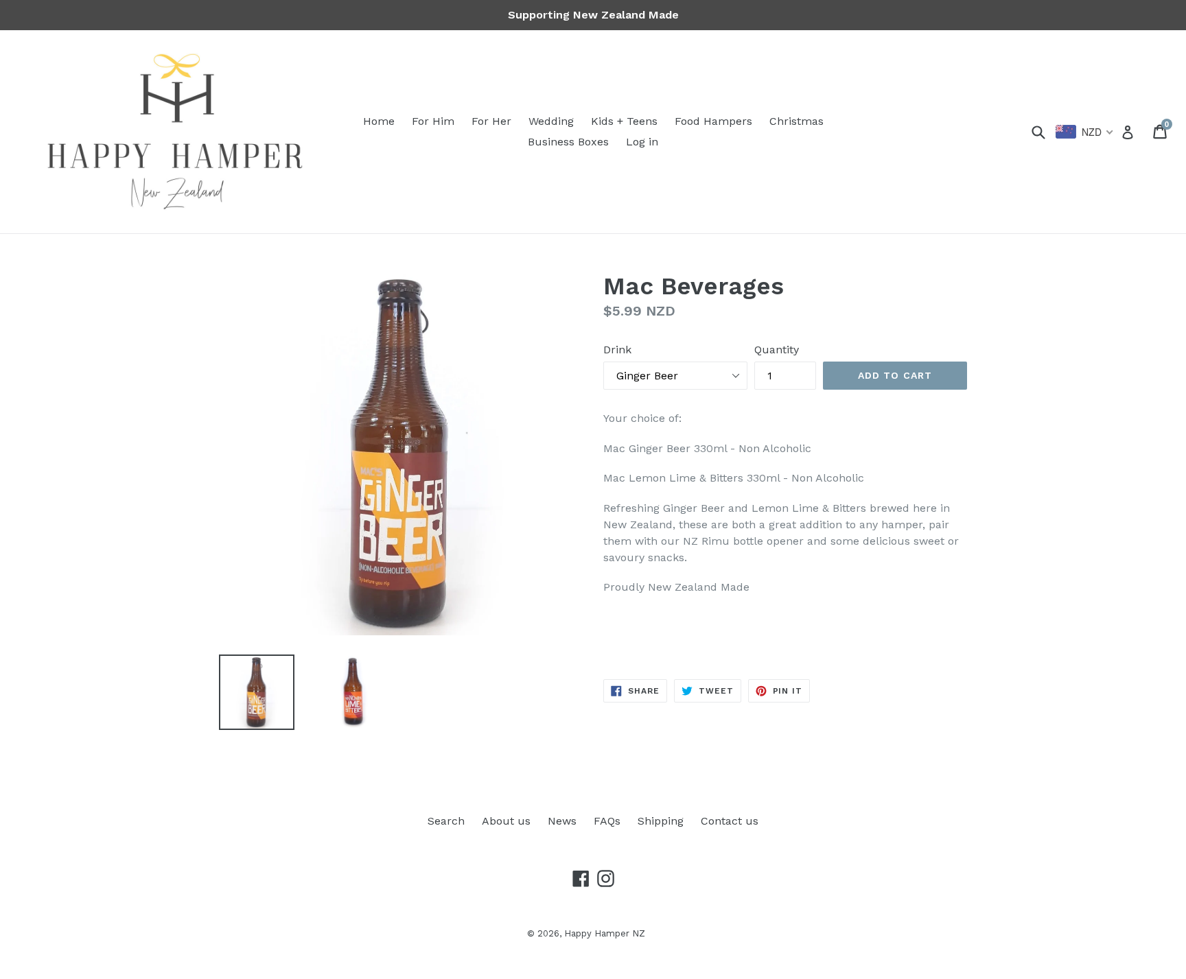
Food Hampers (713, 121)
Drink (617, 349)
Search (446, 820)
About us (506, 820)
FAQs (607, 820)
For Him (433, 121)
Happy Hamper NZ (604, 933)
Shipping (661, 820)
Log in (642, 141)
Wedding (551, 121)
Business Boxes (568, 141)
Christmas (796, 121)
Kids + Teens (624, 121)
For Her (491, 121)
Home (379, 121)
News (562, 820)
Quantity (776, 349)
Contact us (729, 820)
